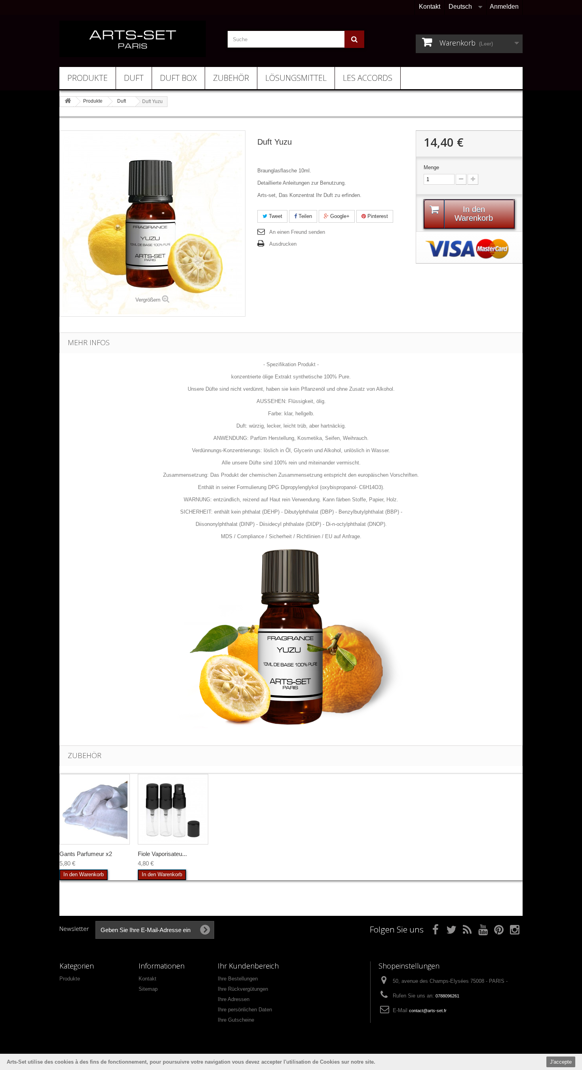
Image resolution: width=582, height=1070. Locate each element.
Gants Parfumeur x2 (85, 853)
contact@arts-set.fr (428, 1010)
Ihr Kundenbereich (248, 966)
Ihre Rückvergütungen (243, 989)
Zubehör (231, 78)
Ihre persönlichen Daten (245, 1010)
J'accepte (561, 1062)
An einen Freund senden (297, 232)
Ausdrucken (283, 244)
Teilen (304, 216)
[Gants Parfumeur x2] (94, 809)
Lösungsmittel (296, 78)
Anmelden (504, 6)
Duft (134, 78)
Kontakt (429, 6)
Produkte (87, 78)
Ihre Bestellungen (238, 979)
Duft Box (178, 78)
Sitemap (148, 989)
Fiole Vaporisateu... (162, 853)
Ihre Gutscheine (236, 1020)
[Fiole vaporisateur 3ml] (173, 809)
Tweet (274, 216)
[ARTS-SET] (132, 39)
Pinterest (377, 216)
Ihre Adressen (233, 999)
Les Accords (367, 78)
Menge (431, 167)
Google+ (339, 216)
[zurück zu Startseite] (67, 101)
